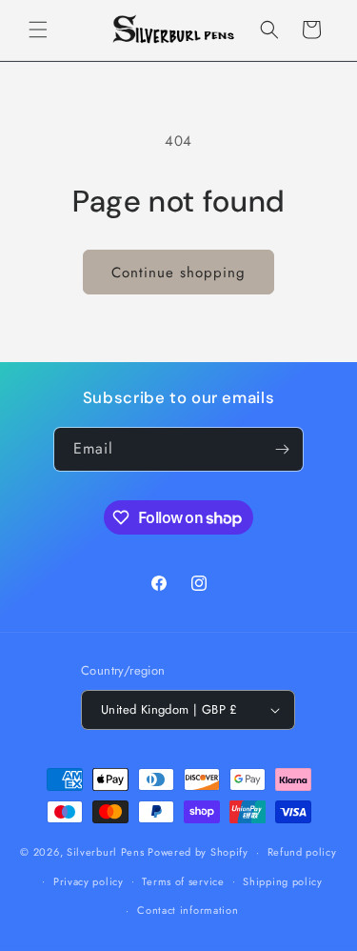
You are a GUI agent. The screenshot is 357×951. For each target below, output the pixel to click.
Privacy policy (88, 881)
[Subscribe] (282, 449)
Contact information (187, 910)
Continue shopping (178, 272)
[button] (38, 30)
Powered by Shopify (198, 852)
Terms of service (183, 881)
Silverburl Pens (106, 852)
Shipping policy (283, 881)
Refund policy (302, 852)
